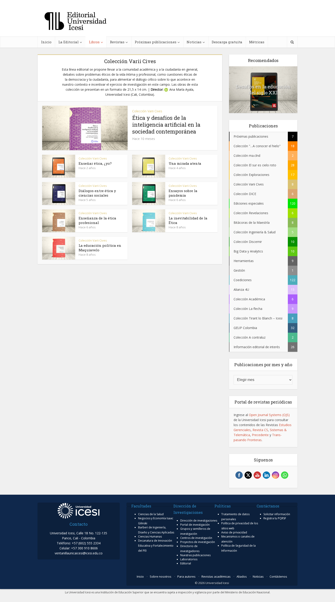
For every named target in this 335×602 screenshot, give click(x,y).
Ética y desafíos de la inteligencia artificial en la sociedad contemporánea (166, 124)
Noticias (194, 42)
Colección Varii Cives (147, 111)
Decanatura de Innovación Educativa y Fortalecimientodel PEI (155, 546)
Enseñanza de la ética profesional (97, 220)
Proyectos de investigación (197, 542)
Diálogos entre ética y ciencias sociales (97, 193)
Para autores (186, 576)
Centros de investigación (196, 538)
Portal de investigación (195, 525)
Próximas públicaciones (155, 42)
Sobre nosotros (160, 576)
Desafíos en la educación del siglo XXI (263, 89)
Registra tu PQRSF (274, 518)
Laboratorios (188, 559)
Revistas (117, 42)
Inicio (46, 42)
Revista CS (260, 430)
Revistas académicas (216, 576)
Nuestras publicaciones (195, 555)
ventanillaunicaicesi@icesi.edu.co (79, 553)
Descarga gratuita (227, 42)
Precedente (260, 435)
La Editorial (68, 42)
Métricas (256, 42)
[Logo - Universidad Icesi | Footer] (78, 510)
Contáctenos (278, 576)
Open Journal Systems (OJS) (269, 415)
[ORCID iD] (166, 89)
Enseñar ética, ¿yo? (95, 163)
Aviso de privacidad (234, 532)
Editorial (185, 563)
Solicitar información (276, 514)
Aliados (242, 576)
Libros (94, 42)
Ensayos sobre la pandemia (183, 193)
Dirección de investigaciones (198, 520)
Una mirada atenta (185, 163)
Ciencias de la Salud (151, 514)
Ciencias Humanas (150, 536)
